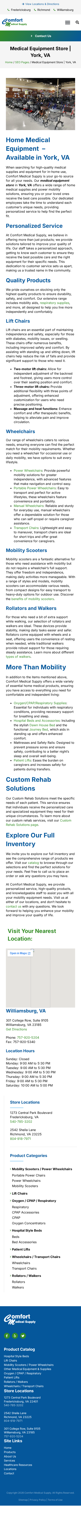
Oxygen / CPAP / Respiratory (34, 1201)
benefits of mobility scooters (32, 599)
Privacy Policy (38, 1499)
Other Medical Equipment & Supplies (27, 1369)
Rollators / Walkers (26, 1276)
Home (9, 62)
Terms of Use (55, 1499)
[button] (68, 22)
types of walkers (18, 657)
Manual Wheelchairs (28, 506)
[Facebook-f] (7, 1336)
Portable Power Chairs (28, 1175)
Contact (9, 1473)
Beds (15, 1237)
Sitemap (23, 1499)
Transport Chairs (26, 528)
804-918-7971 (20, 1139)
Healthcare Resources (18, 1464)
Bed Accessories (24, 1242)
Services (9, 1460)
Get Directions (16, 1029)
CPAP (16, 1218)
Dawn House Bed (42, 725)
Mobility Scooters (25, 1186)
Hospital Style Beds (27, 1230)
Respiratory (20, 1207)
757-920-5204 (28, 1037)
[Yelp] (15, 1336)
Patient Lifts (22, 760)
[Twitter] (23, 1336)
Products (10, 1452)
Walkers (18, 1287)
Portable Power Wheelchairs (35, 488)
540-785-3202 (21, 1122)
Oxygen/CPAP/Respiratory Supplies (40, 703)
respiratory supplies (54, 303)
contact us (13, 906)
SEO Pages (22, 62)
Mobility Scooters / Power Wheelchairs (42, 1169)
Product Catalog (19, 1349)
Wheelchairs (21, 1263)
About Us (10, 1456)
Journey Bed (38, 729)
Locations (10, 1469)
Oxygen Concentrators (28, 1223)
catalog (33, 863)
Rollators (18, 1282)
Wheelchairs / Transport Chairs (36, 1257)
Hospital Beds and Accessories (37, 720)
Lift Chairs (20, 1193)
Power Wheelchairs (28, 470)
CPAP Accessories (25, 1212)
